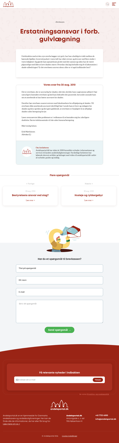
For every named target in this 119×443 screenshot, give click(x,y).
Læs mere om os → (11, 424)
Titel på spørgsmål (27, 268)
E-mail (22, 292)
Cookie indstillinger (69, 436)
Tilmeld (98, 380)
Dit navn (22, 280)
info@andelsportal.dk (105, 419)
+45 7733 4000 (101, 415)
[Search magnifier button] (107, 4)
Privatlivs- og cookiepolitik (98, 394)
